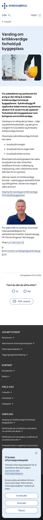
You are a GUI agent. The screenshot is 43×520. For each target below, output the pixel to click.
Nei (29, 291)
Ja (17, 291)
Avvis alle (21, 503)
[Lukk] (36, 453)
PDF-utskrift (24, 301)
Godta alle (21, 495)
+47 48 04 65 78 (16, 242)
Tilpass (21, 510)
